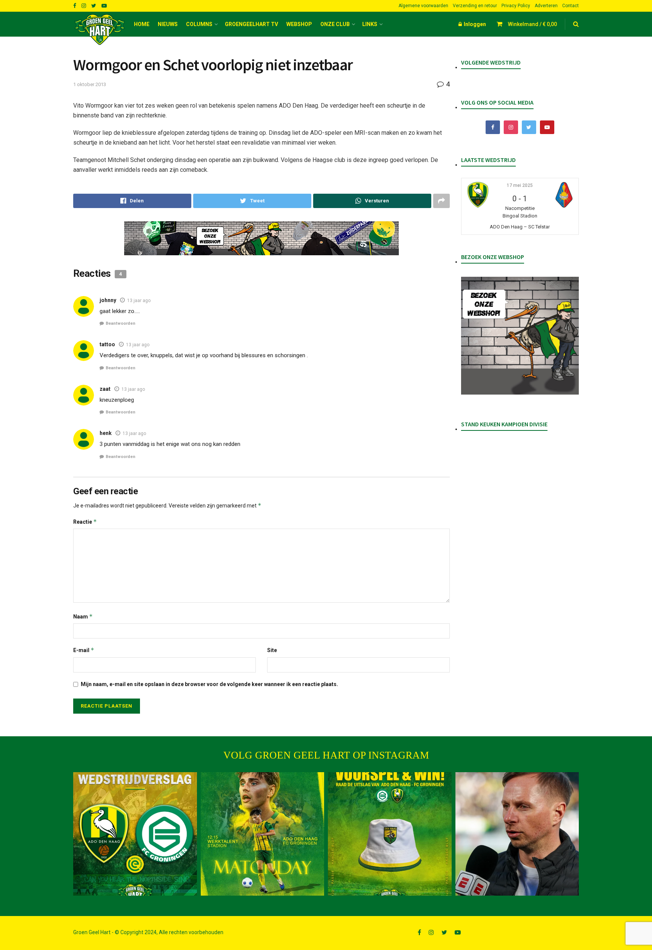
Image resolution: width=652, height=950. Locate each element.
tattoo (107, 344)
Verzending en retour (475, 5)
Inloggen (474, 24)
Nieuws (168, 24)
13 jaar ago (139, 300)
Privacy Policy (515, 5)
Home (141, 24)
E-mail (83, 650)
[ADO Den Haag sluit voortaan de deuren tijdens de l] (517, 834)
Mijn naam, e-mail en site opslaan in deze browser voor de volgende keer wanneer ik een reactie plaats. (209, 684)
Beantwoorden (120, 323)
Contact (570, 5)
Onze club (335, 24)
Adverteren (546, 5)
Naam (83, 616)
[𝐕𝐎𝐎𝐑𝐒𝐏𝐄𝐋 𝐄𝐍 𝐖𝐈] (390, 834)
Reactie (85, 521)
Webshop (299, 24)
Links (369, 24)
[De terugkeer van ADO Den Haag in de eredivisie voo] (135, 834)
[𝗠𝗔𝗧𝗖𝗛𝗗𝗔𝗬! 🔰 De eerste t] (262, 834)
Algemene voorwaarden (423, 5)
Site (272, 650)
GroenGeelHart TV (251, 24)
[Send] (372, 201)
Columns (199, 24)
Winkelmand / (532, 24)
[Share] (132, 201)
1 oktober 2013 (89, 84)
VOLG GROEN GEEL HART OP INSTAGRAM (326, 755)
